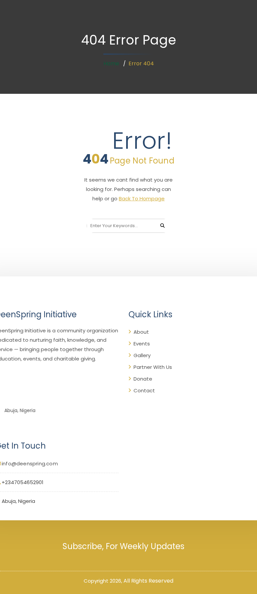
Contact (144, 390)
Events (142, 343)
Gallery (142, 355)
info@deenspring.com (30, 463)
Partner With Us (153, 367)
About (141, 331)
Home (111, 63)
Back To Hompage (142, 198)
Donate (143, 378)
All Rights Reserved (148, 581)
